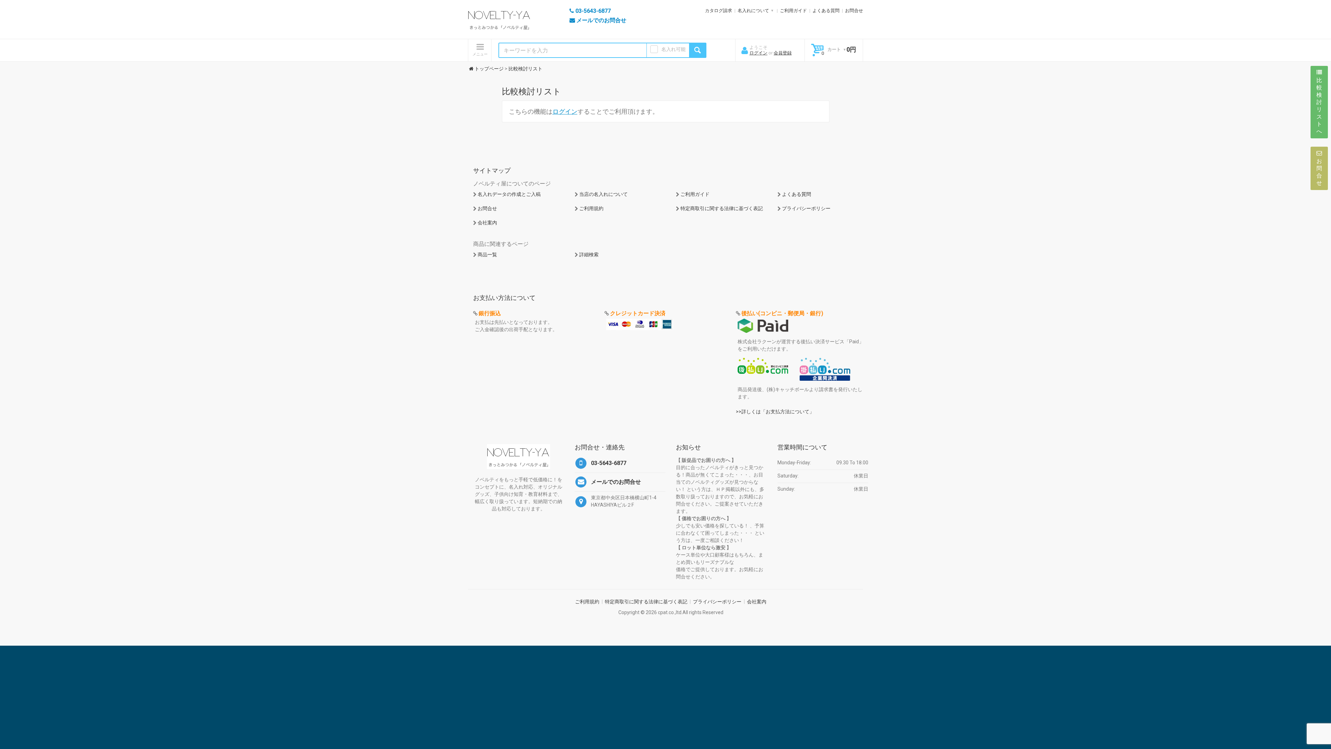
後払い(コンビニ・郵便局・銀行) (782, 313)
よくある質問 (826, 10)
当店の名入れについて (603, 194)
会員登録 (783, 52)
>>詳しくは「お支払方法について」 (775, 411)
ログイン (758, 52)
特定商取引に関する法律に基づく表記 (721, 208)
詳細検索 (589, 254)
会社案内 (487, 222)
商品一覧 (487, 254)
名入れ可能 (673, 49)
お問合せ (854, 10)
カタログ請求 (718, 10)
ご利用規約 (591, 208)
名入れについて (753, 10)
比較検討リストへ (1319, 106)
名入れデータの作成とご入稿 (509, 194)
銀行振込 (490, 313)
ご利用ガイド (793, 10)
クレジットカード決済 (638, 313)
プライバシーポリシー (806, 208)
